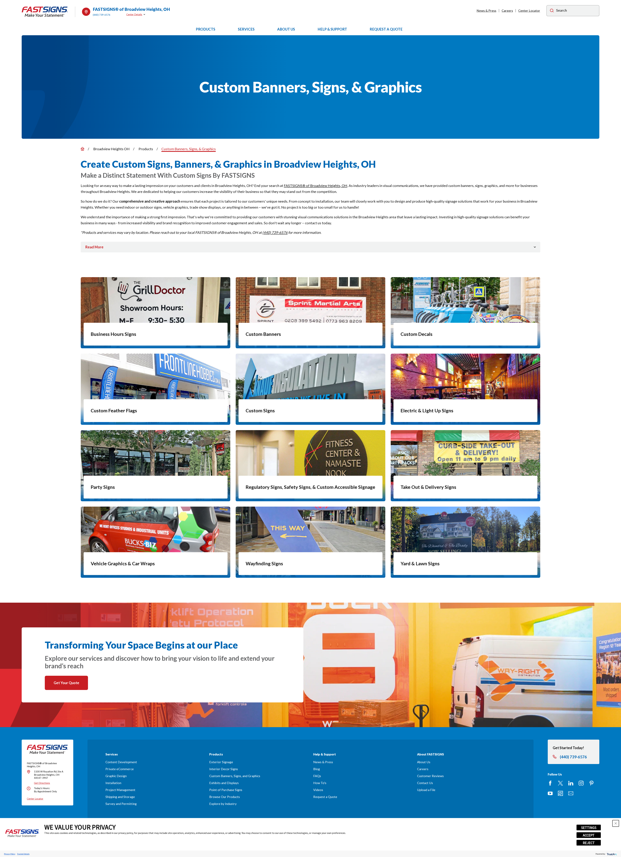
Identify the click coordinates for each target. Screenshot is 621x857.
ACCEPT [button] (588, 835)
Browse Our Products (224, 797)
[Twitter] (560, 783)
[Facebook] (550, 783)
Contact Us (425, 783)
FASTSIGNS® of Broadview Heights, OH (315, 185)
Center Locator (529, 10)
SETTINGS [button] (588, 827)
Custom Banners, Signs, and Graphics (234, 776)
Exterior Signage (221, 762)
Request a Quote (325, 797)
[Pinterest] (591, 783)
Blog (316, 769)
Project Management (120, 790)
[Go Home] (82, 149)
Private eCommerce (119, 769)
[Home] (45, 12)
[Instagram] (581, 783)
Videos (318, 790)
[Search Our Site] (552, 11)
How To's (319, 783)
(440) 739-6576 (101, 14)
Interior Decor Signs (223, 769)
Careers (507, 10)
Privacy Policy (9, 854)
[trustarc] (611, 854)
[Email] (570, 793)
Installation (113, 783)
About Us (423, 762)
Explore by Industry (223, 804)
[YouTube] (550, 793)
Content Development (121, 762)
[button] (615, 823)
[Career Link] (560, 793)
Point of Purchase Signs (225, 790)
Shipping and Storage (120, 797)
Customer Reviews (430, 776)
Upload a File (426, 790)
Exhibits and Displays (224, 783)
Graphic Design (116, 776)
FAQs (317, 776)
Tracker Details (23, 854)
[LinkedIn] (570, 783)
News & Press (486, 10)
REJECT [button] (589, 843)
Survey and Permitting (121, 804)
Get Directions (42, 782)
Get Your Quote (66, 683)
